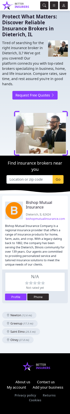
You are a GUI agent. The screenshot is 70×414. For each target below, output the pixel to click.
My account (16, 387)
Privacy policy (25, 395)
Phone (38, 297)
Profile (15, 297)
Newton (21, 315)
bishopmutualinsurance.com (45, 219)
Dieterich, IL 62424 (38, 214)
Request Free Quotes (33, 95)
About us (22, 382)
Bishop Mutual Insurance (39, 205)
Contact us (46, 382)
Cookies (35, 400)
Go (58, 179)
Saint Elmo (23, 332)
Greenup (21, 323)
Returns (49, 395)
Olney (19, 340)
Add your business (48, 387)
